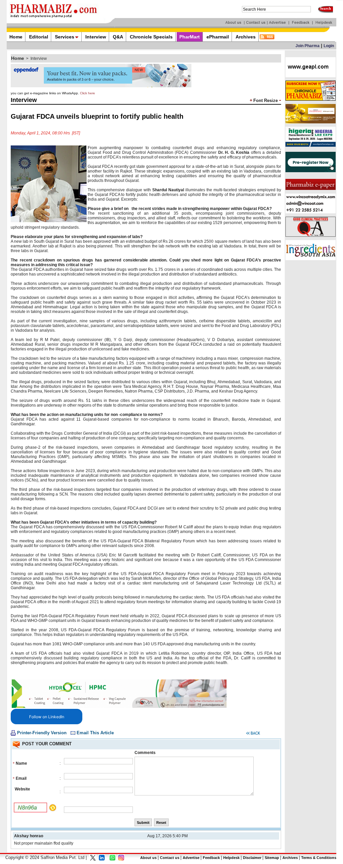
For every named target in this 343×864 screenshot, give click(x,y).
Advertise (191, 858)
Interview (38, 58)
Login (329, 45)
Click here (87, 93)
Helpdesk (231, 858)
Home (17, 58)
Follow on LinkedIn (46, 716)
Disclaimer (252, 858)
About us (148, 858)
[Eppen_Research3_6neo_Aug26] (101, 86)
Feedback (211, 858)
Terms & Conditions (318, 858)
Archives (290, 858)
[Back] (253, 734)
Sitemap (272, 858)
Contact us (169, 858)
